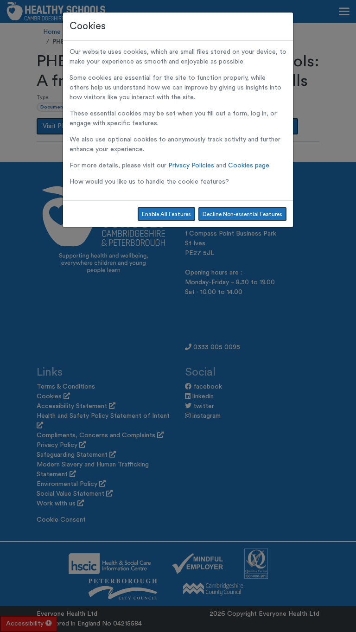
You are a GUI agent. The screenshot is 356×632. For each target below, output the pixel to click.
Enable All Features (166, 214)
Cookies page (248, 165)
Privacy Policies (191, 165)
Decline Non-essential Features (242, 214)
